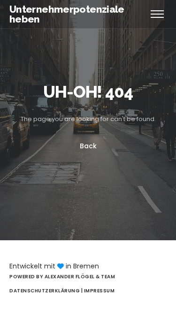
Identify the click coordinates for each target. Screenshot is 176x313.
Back (88, 146)
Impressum (99, 290)
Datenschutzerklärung (45, 290)
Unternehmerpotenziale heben (66, 14)
